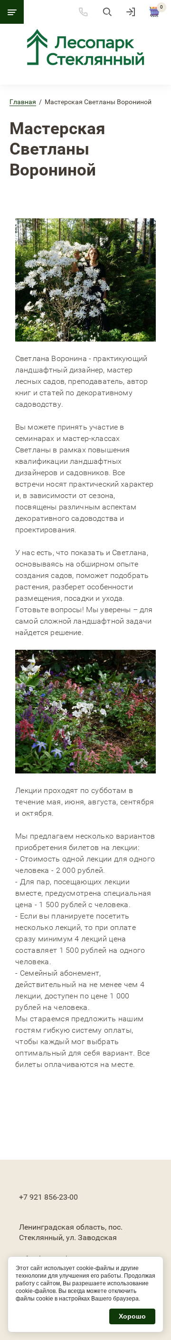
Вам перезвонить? (45, 1207)
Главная (23, 102)
